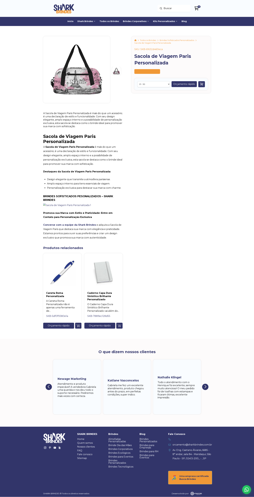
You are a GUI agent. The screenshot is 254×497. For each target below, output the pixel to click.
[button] (184, 84)
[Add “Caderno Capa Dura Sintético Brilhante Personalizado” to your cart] (119, 326)
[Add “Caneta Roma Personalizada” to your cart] (78, 326)
